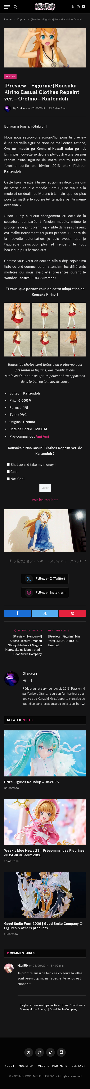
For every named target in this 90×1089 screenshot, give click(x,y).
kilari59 (23, 965)
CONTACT (78, 1065)
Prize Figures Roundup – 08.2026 (31, 782)
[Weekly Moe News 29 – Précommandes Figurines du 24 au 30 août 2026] (45, 822)
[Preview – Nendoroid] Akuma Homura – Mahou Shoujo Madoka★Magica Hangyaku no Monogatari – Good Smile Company (23, 645)
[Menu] (7, 7)
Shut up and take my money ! (32, 465)
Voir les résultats (45, 500)
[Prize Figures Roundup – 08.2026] (45, 753)
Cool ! (14, 472)
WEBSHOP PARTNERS (52, 1065)
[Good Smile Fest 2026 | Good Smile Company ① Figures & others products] (45, 895)
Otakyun (22, 108)
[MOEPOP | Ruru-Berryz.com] (45, 7)
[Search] (15, 7)
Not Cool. (17, 479)
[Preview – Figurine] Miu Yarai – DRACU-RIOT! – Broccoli (64, 641)
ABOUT (9, 1065)
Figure (10, 76)
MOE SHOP (26, 1065)
